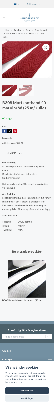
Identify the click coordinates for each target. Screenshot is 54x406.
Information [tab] (14, 153)
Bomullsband (41, 30)
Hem (7, 30)
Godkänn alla (27, 390)
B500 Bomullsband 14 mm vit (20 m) (22, 300)
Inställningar (27, 398)
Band (28, 30)
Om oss (6, 350)
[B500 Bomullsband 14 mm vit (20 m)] (27, 279)
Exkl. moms (32, 4)
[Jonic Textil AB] (29, 17)
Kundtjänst (8, 359)
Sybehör (17, 30)
